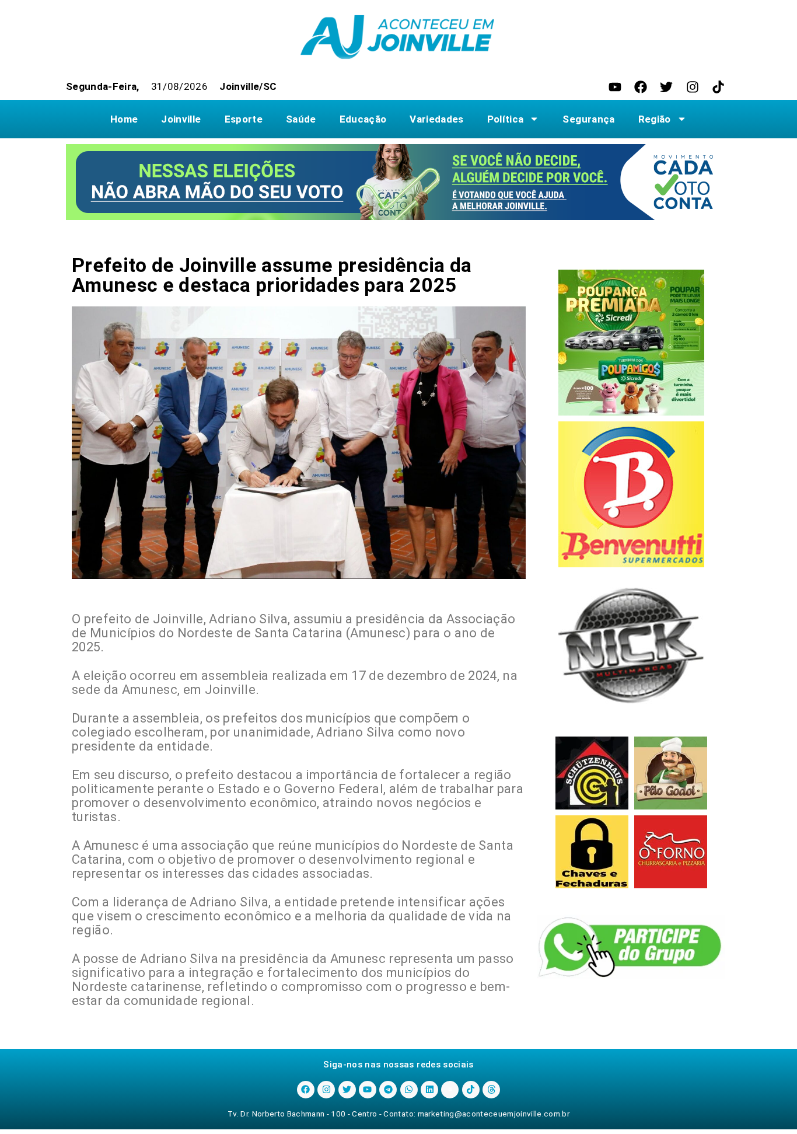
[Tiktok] (718, 87)
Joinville (181, 119)
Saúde (301, 119)
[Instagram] (692, 87)
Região (654, 119)
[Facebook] (640, 87)
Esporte (244, 119)
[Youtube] (615, 87)
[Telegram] (388, 1089)
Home (124, 119)
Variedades (436, 119)
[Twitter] (666, 87)
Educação (363, 119)
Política (505, 119)
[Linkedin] (429, 1089)
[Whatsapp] (409, 1089)
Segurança (588, 119)
